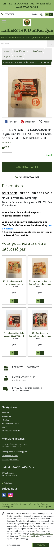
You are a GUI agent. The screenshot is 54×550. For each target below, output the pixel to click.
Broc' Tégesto (19, 51)
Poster (46, 121)
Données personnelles (10, 459)
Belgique (6, 57)
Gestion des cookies (10, 455)
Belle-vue (6, 142)
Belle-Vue (18, 57)
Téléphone (7, 483)
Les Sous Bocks (36, 51)
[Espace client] (41, 14)
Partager (12, 121)
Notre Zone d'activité (11, 431)
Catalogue (7, 416)
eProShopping (7, 507)
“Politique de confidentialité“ (30, 536)
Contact (35, 14)
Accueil (7, 51)
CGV (5, 427)
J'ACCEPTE (41, 545)
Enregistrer (30, 121)
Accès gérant (45, 507)
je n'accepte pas (13, 545)
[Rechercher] (50, 43)
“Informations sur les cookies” (41, 533)
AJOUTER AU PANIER (27, 167)
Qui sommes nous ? (11, 423)
